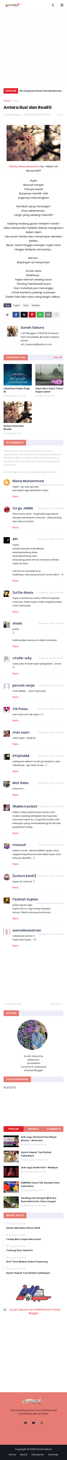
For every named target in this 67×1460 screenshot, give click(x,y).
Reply (16, 496)
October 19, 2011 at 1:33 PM (50, 934)
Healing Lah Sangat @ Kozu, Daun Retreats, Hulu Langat (38, 1199)
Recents (33, 1129)
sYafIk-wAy (22, 658)
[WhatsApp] (40, 315)
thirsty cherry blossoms (24, 166)
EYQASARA (21, 756)
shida (17, 623)
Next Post (56, 1003)
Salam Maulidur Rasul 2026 (23, 1228)
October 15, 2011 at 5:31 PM (51, 485)
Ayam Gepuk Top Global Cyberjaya (36, 1154)
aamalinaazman (27, 930)
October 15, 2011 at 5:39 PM (50, 508)
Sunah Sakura (32, 327)
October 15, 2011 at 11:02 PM (50, 806)
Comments (53, 1129)
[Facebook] (16, 315)
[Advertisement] (33, 47)
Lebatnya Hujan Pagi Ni (16, 390)
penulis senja (24, 685)
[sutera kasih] (24, 876)
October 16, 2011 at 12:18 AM (50, 875)
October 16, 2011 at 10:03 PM (50, 903)
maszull (19, 845)
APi (15, 539)
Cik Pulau (20, 709)
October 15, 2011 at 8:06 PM (50, 708)
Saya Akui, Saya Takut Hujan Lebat (49, 390)
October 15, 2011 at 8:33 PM (50, 732)
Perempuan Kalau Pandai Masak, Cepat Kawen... (40, 91)
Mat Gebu (21, 783)
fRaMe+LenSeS (25, 806)
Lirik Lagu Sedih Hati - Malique (39, 1167)
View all (58, 357)
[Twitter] (24, 315)
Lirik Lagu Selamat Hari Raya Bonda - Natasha (38, 1138)
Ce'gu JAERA (23, 508)
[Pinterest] (32, 315)
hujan (16, 100)
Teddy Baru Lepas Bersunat (23, 1239)
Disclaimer (37, 1454)
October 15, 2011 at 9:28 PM (50, 755)
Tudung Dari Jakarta (19, 1250)
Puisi (26, 305)
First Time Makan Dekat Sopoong (27, 1261)
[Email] (48, 315)
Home (7, 100)
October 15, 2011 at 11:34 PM (50, 844)
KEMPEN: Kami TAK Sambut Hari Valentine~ (40, 1184)
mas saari (21, 732)
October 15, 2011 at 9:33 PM (50, 783)
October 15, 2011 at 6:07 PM (50, 592)
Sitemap (53, 1454)
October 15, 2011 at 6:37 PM (50, 658)
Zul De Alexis (23, 592)
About (23, 1454)
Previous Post (13, 1003)
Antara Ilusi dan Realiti (14, 427)
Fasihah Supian (25, 899)
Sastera (36, 305)
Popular (13, 1129)
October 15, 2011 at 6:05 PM (50, 539)
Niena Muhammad (28, 481)
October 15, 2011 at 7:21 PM (51, 685)
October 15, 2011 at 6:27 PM (50, 623)
